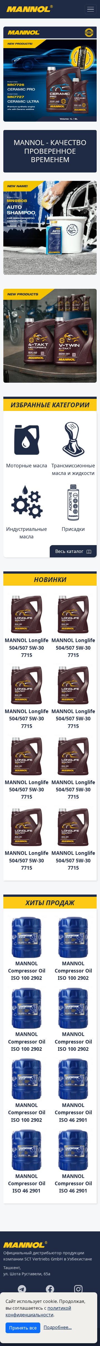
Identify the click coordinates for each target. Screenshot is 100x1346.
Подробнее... (58, 1327)
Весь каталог (71, 551)
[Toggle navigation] (91, 9)
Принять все (23, 1328)
